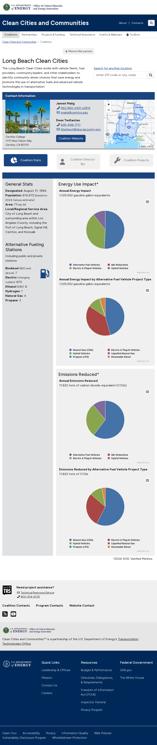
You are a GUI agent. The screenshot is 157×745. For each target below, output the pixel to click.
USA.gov (126, 670)
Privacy (51, 733)
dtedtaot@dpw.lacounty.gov (81, 129)
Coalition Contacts (16, 605)
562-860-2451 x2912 (75, 108)
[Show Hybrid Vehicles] (118, 268)
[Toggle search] (151, 23)
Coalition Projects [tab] (136, 160)
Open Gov (9, 733)
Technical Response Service (37, 592)
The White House (132, 677)
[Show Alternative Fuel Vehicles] (84, 264)
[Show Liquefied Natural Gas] (121, 353)
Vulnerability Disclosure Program (24, 737)
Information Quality (75, 733)
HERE (150, 146)
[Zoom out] (108, 110)
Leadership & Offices (56, 670)
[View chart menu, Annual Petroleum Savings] (147, 202)
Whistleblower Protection (69, 737)
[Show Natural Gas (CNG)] (81, 350)
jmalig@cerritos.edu (74, 112)
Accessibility (31, 733)
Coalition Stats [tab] (30, 160)
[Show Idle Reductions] (118, 264)
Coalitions (11, 34)
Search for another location (113, 68)
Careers (47, 693)
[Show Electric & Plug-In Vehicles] (85, 268)
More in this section (80, 51)
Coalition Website (71, 138)
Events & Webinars (111, 34)
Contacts (137, 23)
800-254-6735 (30, 596)
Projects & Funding (53, 34)
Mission (47, 677)
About (123, 23)
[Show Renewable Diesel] (119, 356)
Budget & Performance (96, 670)
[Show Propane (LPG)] (79, 356)
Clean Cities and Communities (45, 23)
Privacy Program (91, 710)
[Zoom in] (108, 104)
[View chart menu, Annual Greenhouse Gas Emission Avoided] (147, 392)
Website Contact (81, 605)
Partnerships (29, 34)
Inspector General (93, 702)
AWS (143, 146)
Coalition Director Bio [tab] (82, 162)
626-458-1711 (70, 125)
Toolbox (134, 34)
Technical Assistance (82, 34)
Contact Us (49, 685)
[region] (129, 124)
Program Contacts (49, 605)
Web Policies (102, 733)
